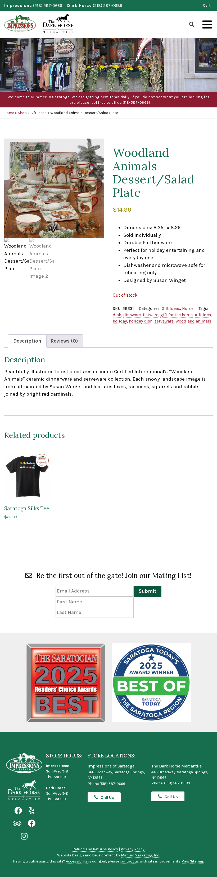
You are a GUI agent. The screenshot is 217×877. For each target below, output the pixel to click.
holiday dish (140, 321)
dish (117, 314)
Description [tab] (27, 341)
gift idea (203, 314)
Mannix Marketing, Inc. (140, 855)
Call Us (107, 797)
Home (9, 113)
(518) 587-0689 (107, 5)
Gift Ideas (38, 113)
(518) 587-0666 (47, 5)
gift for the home (176, 314)
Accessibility (77, 861)
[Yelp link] (31, 811)
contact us (129, 861)
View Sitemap (193, 861)
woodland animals (193, 321)
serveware (164, 321)
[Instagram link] (24, 836)
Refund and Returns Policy (95, 849)
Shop (22, 113)
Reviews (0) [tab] (64, 341)
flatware (150, 314)
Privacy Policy (132, 849)
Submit (147, 591)
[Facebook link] (18, 811)
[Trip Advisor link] (17, 823)
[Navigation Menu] (207, 24)
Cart (207, 5)
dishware (132, 314)
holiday (120, 321)
